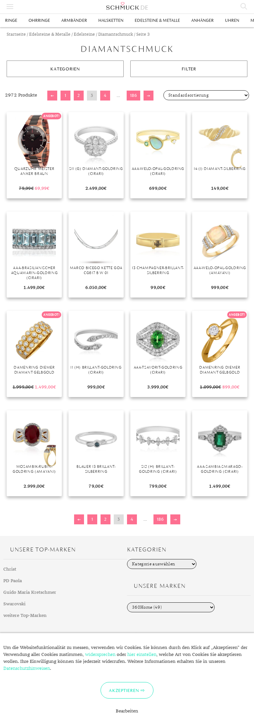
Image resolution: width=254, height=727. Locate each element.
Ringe (11, 20)
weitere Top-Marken (25, 615)
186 (133, 95)
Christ (9, 569)
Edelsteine (84, 34)
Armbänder (74, 20)
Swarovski (14, 604)
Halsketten (110, 20)
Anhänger (202, 20)
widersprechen (100, 654)
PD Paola (12, 581)
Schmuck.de (127, 6)
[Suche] (244, 6)
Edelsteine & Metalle (157, 20)
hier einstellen (141, 654)
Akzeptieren (124, 690)
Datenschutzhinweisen (26, 668)
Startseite (16, 34)
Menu (10, 6)
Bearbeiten (127, 711)
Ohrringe (39, 20)
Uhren (232, 20)
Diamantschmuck (115, 34)
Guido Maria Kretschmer (29, 592)
